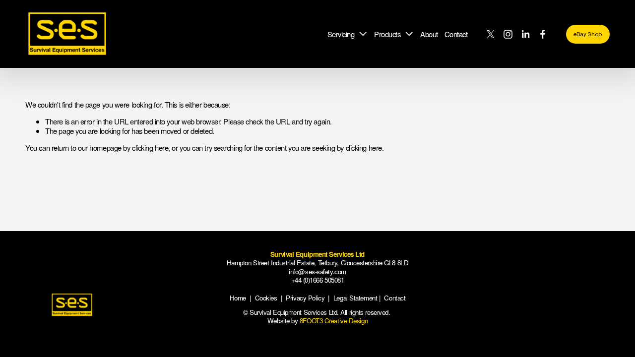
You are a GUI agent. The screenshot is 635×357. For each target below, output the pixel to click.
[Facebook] (542, 34)
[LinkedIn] (525, 34)
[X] (490, 34)
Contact (456, 34)
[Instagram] (508, 34)
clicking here (150, 147)
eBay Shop (587, 34)
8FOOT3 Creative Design (334, 320)
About (429, 34)
